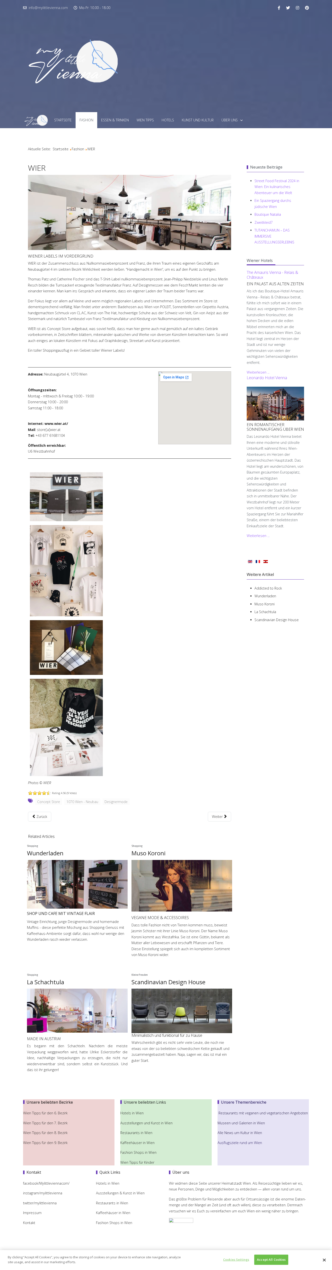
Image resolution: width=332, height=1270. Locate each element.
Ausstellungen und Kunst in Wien (147, 1123)
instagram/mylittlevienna (42, 1193)
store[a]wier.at (49, 429)
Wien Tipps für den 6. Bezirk (45, 1113)
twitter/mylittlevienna (40, 1203)
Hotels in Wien (132, 1113)
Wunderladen (45, 853)
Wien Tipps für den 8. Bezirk (45, 1132)
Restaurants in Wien (136, 1132)
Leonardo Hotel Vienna (267, 377)
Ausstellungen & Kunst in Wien (121, 1193)
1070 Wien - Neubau (82, 801)
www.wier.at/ (56, 423)
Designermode (116, 801)
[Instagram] (297, 7)
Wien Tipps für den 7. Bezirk (45, 1123)
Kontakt (29, 1222)
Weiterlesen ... (258, 372)
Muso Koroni (148, 853)
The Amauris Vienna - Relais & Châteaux (272, 275)
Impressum (32, 1212)
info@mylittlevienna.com (48, 7)
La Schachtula (45, 982)
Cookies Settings (236, 1259)
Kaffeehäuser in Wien (137, 1142)
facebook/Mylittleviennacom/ (46, 1183)
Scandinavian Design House (168, 982)
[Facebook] (279, 7)
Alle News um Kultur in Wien (240, 1132)
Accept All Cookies (271, 1259)
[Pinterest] (307, 7)
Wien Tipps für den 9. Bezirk (45, 1142)
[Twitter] (288, 7)
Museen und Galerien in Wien (241, 1123)
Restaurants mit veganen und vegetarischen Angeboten (263, 1113)
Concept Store (48, 801)
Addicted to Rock (268, 588)
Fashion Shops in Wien (138, 1152)
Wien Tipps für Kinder (137, 1162)
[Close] (324, 1260)
